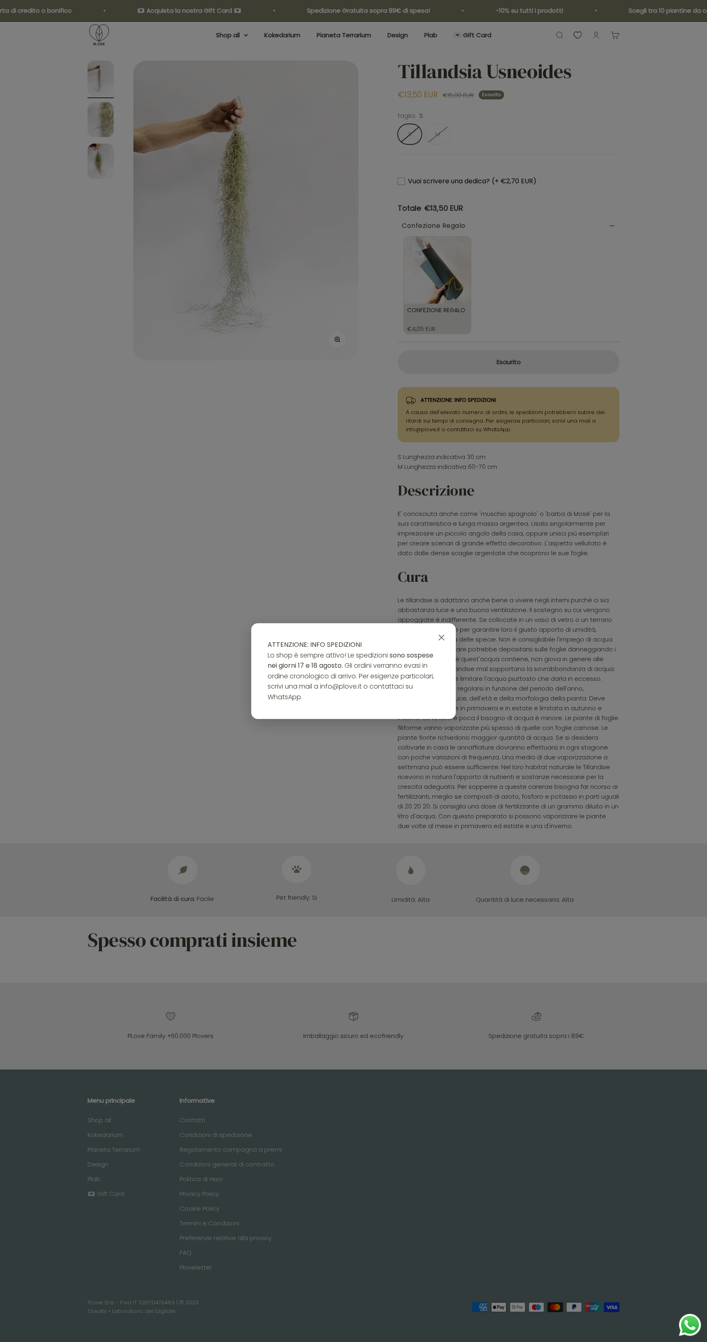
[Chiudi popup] (441, 637)
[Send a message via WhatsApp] (690, 1325)
